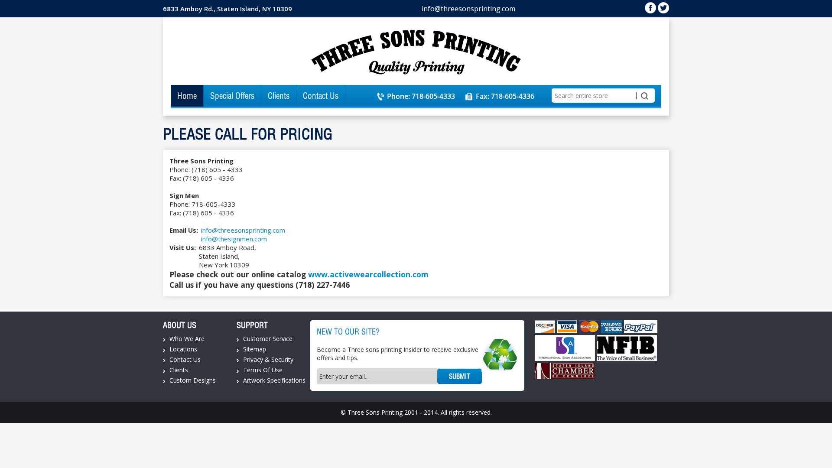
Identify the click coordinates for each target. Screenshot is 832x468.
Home (187, 96)
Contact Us (320, 96)
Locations (183, 349)
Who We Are (187, 339)
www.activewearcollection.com (368, 274)
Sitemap (254, 349)
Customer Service (267, 339)
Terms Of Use (263, 370)
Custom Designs (192, 380)
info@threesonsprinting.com (468, 8)
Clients (278, 96)
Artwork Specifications (274, 380)
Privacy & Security (268, 359)
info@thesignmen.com (234, 238)
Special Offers (232, 96)
